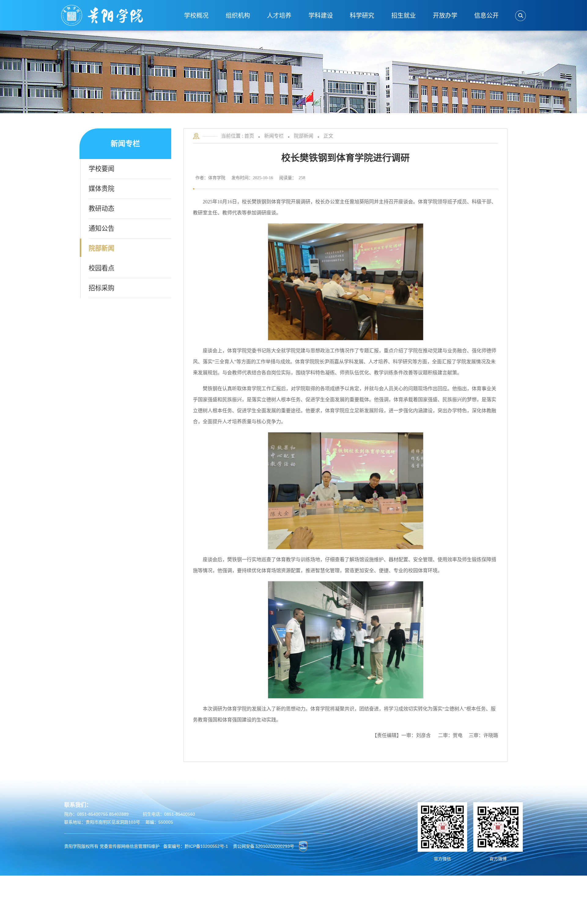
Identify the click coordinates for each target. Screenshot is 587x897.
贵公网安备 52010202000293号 (263, 845)
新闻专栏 (274, 136)
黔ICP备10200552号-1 (206, 845)
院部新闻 (303, 136)
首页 (249, 136)
